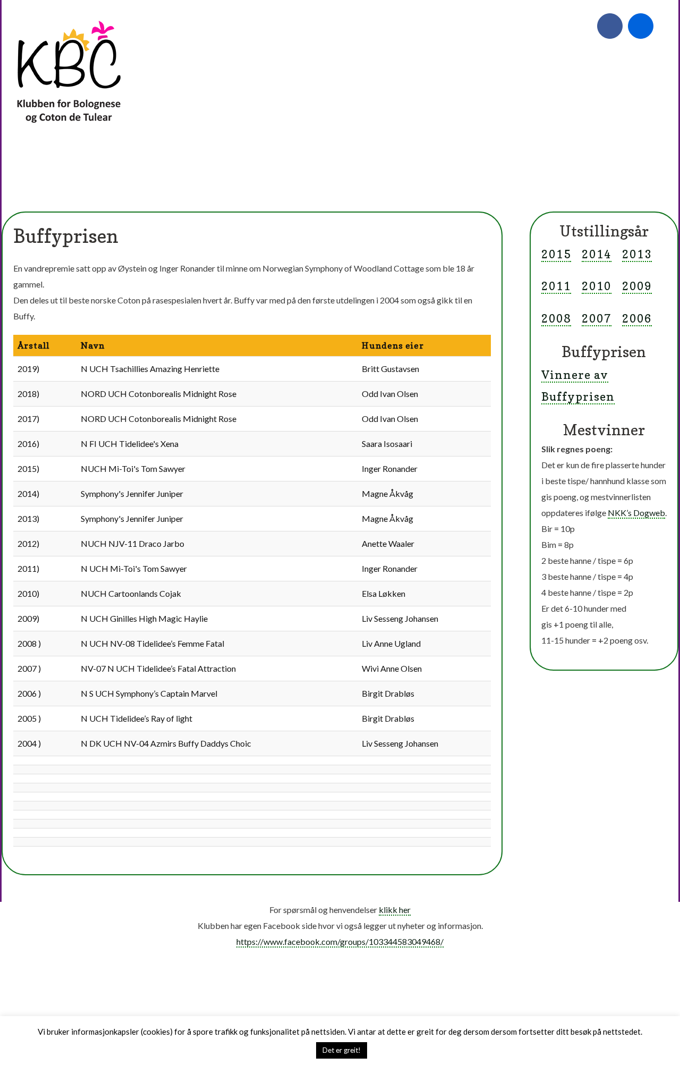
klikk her (395, 910)
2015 (556, 254)
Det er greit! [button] (341, 1050)
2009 (637, 286)
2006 (637, 318)
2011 (556, 286)
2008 (556, 318)
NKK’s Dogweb (636, 513)
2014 (596, 254)
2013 (637, 254)
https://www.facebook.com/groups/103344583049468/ (340, 941)
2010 (596, 286)
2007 (596, 318)
